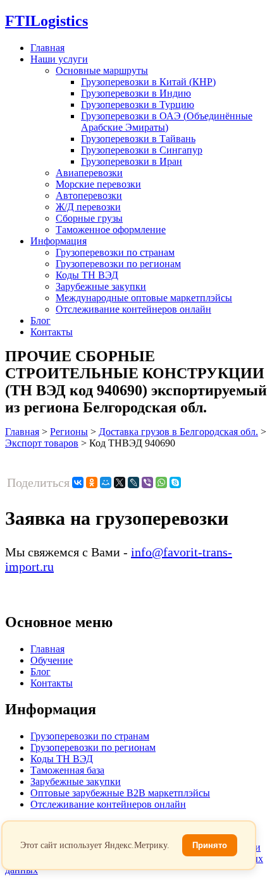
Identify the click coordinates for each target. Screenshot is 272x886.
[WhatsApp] (161, 482)
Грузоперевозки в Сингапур (141, 150)
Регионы (69, 431)
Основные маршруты (102, 70)
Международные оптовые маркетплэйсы (144, 297)
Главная (47, 47)
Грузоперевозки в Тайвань (138, 138)
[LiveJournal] (133, 482)
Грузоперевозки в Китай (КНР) (148, 81)
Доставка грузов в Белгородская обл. (178, 431)
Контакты (51, 331)
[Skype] (175, 482)
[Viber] (147, 482)
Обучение (51, 660)
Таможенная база (67, 770)
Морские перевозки (98, 184)
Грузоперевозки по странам (115, 252)
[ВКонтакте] (77, 482)
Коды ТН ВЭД (87, 275)
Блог (40, 320)
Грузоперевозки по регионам (118, 263)
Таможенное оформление (111, 229)
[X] (119, 482)
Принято (209, 845)
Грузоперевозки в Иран (131, 161)
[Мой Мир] (105, 482)
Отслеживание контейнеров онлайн (133, 309)
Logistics (46, 21)
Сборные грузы (89, 218)
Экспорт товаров (41, 443)
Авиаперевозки (89, 172)
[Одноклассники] (91, 482)
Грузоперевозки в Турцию (137, 104)
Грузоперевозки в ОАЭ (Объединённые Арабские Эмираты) (166, 122)
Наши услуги (59, 59)
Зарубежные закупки (101, 286)
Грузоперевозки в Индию (136, 93)
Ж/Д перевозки (88, 206)
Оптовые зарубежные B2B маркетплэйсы (120, 792)
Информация (58, 241)
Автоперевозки (89, 195)
